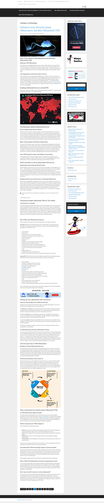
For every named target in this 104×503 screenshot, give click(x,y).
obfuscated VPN (57, 82)
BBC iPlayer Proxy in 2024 (29, 1)
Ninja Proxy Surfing (21, 499)
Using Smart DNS (72, 104)
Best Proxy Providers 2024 (26, 14)
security (34, 33)
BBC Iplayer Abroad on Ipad (41, 1)
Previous (23, 489)
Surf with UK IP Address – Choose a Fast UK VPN (27, 4)
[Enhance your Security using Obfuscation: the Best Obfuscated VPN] (40, 45)
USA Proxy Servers (72, 99)
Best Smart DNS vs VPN (61, 10)
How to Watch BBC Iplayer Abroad (76, 97)
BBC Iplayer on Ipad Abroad (74, 101)
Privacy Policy (19, 1)
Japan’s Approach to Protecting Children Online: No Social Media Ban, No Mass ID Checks (76, 147)
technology (38, 33)
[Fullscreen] (83, 120)
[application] (76, 117)
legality (46, 416)
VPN (43, 33)
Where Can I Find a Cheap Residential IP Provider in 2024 (58, 1)
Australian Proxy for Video (77, 10)
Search (76, 88)
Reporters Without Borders (74, 102)
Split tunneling (25, 268)
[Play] (69, 120)
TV (31, 33)
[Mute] (82, 120)
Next (51, 489)
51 (47, 489)
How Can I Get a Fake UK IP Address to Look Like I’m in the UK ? (35, 10)
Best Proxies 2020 (72, 106)
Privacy (70, 180)
